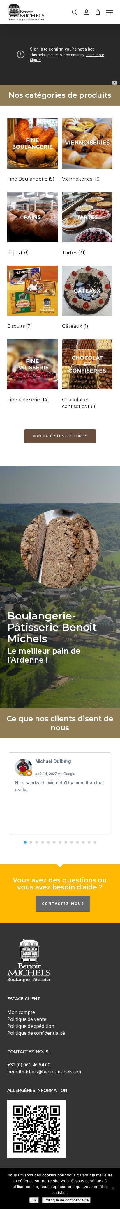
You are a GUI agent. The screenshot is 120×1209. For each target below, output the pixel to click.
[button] (109, 12)
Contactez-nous (63, 903)
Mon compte (21, 1012)
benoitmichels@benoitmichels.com (44, 1072)
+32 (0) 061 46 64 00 (28, 1065)
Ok (34, 1200)
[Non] (113, 1188)
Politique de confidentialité (66, 1200)
